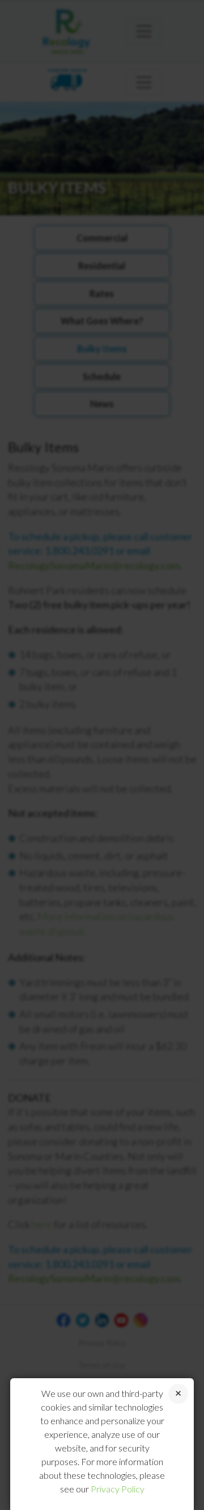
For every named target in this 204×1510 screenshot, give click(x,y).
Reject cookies (178, 1394)
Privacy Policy (117, 1488)
